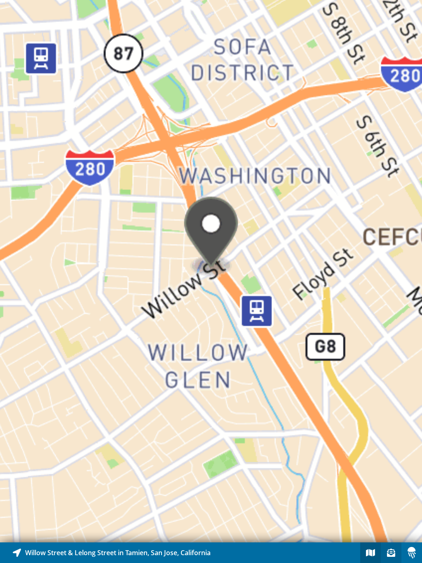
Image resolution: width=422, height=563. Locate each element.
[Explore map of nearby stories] (211, 271)
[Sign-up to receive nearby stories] (391, 552)
